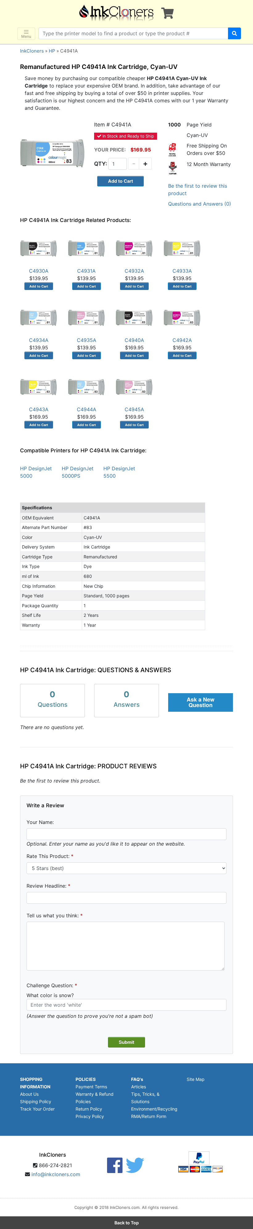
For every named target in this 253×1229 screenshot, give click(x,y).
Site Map (196, 1079)
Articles (138, 1086)
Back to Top (126, 1222)
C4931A (86, 271)
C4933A (182, 271)
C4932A (134, 271)
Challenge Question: (50, 985)
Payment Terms (91, 1086)
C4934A (38, 340)
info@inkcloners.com (55, 1174)
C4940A (134, 340)
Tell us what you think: (53, 915)
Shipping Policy (35, 1101)
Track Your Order (37, 1109)
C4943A (38, 409)
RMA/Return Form (148, 1116)
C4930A (38, 271)
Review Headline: (46, 886)
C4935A (86, 340)
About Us (29, 1094)
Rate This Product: (48, 856)
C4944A (86, 409)
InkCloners (32, 51)
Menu (26, 36)
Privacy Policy (90, 1116)
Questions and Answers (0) (199, 204)
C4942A (182, 340)
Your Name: (40, 822)
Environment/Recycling (154, 1109)
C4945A (134, 409)
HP (52, 51)
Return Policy (89, 1109)
